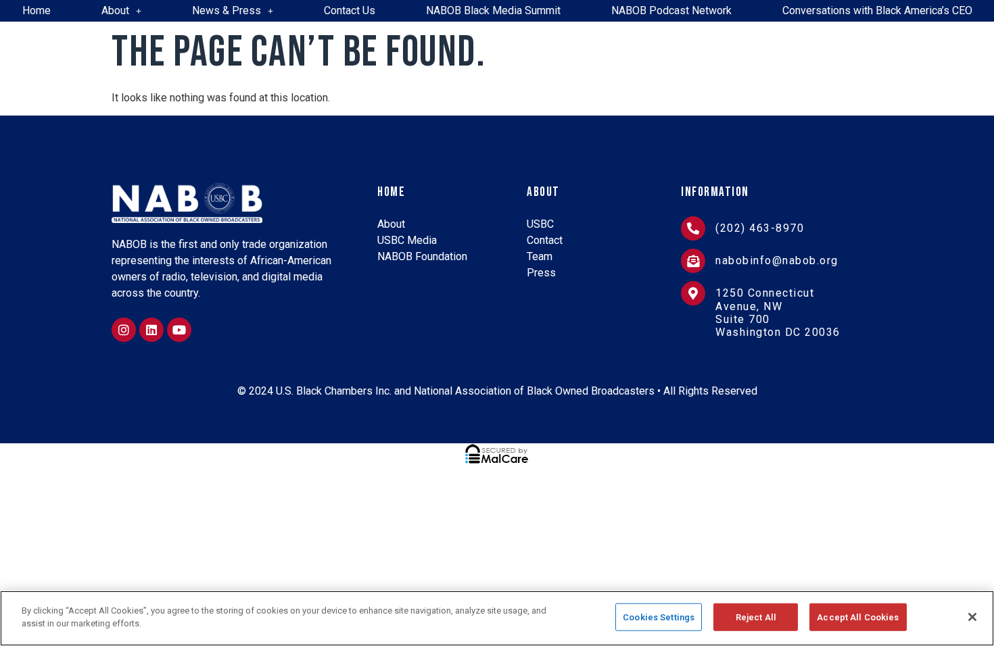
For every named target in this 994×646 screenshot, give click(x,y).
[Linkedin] (151, 330)
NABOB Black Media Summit (493, 10)
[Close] (972, 617)
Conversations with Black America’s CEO (877, 10)
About (115, 10)
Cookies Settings (658, 617)
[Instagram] (124, 330)
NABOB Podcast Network (671, 10)
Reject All (756, 617)
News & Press (226, 10)
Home (36, 10)
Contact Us (349, 10)
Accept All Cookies (858, 617)
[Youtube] (179, 330)
